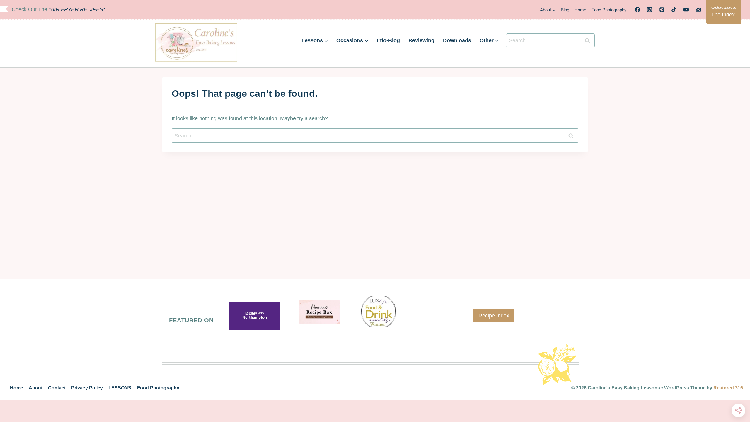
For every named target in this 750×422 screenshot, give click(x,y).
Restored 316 (728, 387)
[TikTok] (674, 9)
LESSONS (119, 387)
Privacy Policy (87, 387)
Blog (565, 9)
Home (580, 9)
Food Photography (609, 9)
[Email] (698, 9)
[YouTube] (686, 9)
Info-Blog (388, 40)
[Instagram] (649, 9)
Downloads (457, 40)
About (35, 387)
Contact (57, 387)
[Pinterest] (662, 9)
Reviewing (421, 40)
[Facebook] (637, 9)
